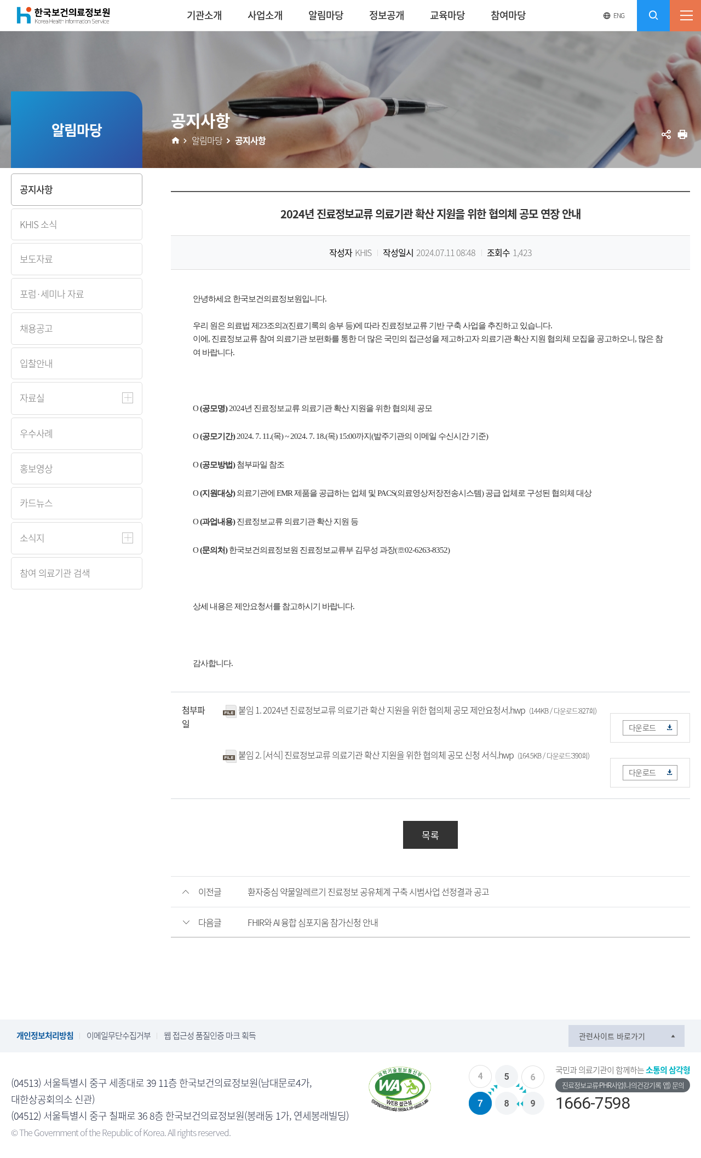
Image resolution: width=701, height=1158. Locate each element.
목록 (430, 835)
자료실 (32, 397)
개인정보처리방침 (44, 1035)
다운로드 (642, 727)
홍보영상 (36, 468)
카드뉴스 (36, 502)
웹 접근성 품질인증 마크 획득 (210, 1035)
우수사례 (36, 433)
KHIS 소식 (38, 224)
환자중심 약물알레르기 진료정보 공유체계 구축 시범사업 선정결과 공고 (368, 891)
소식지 (32, 538)
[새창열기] (400, 1089)
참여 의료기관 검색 (55, 573)
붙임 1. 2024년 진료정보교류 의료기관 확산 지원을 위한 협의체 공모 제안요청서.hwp (381, 709)
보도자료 (36, 258)
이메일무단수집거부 (119, 1035)
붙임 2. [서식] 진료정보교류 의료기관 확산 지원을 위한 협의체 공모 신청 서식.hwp (376, 754)
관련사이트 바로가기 (612, 1035)
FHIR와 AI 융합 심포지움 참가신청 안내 (313, 922)
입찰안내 (36, 363)
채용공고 (36, 328)
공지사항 (36, 189)
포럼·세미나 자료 (52, 293)
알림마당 (207, 140)
